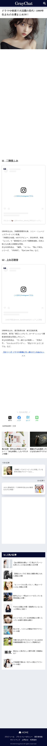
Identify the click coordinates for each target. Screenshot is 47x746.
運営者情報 (38, 737)
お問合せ (25, 740)
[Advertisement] (23, 74)
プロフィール (9, 737)
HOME (24, 732)
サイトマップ (15, 740)
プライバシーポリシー (24, 737)
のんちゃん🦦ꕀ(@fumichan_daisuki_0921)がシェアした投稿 (25, 220)
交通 (14, 426)
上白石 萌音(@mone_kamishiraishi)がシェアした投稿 (23, 320)
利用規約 (33, 740)
